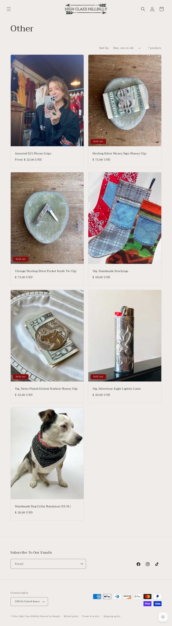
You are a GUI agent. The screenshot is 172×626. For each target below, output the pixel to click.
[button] (8, 9)
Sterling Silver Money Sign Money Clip (119, 154)
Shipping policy (112, 616)
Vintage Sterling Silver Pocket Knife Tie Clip (45, 271)
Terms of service (91, 616)
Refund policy (71, 616)
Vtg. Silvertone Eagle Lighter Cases (117, 389)
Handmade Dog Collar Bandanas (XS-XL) (43, 506)
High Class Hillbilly (29, 616)
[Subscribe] (81, 564)
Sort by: (104, 47)
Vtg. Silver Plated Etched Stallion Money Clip (46, 389)
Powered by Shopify (50, 616)
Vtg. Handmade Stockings (110, 271)
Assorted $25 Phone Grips (33, 154)
